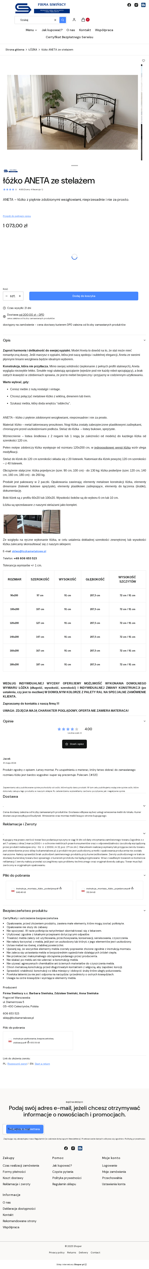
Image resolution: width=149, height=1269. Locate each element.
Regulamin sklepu (64, 1184)
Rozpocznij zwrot (17, 1063)
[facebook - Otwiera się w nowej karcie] (129, 5)
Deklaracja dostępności (19, 1209)
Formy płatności (14, 1172)
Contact (95, 1252)
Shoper (78, 1246)
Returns (71, 1252)
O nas (7, 1202)
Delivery (83, 1252)
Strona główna (14, 49)
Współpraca (11, 1227)
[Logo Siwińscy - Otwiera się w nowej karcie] (143, 5)
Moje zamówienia (114, 1172)
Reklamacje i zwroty (16, 1184)
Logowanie (109, 1166)
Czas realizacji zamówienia (21, 1166)
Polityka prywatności (66, 1178)
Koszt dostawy (13, 1178)
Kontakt (8, 1215)
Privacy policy (57, 1252)
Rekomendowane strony (19, 1221)
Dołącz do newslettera (25, 1129)
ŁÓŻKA (33, 49)
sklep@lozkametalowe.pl (29, 551)
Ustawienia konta (113, 1184)
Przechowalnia (112, 1178)
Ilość (5, 289)
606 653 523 (11, 1013)
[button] (62, 20)
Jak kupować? (62, 1166)
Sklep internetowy (70, 1264)
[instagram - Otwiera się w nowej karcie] (136, 5)
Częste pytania (62, 1172)
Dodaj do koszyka (84, 296)
